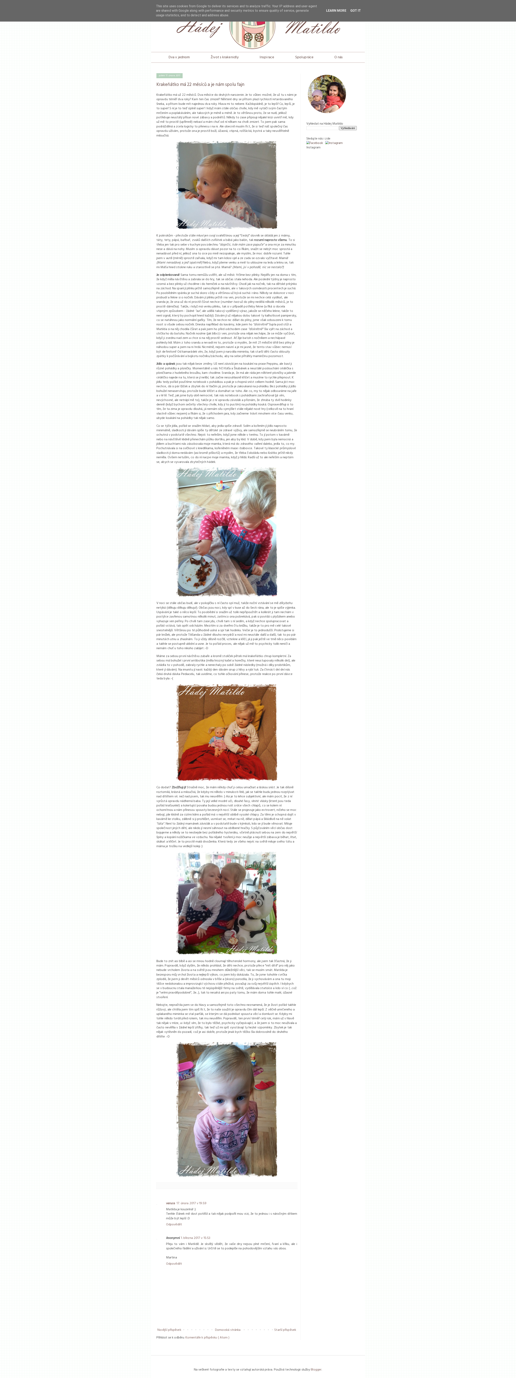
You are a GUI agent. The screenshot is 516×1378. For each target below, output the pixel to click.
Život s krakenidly (225, 57)
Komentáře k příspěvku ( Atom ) (207, 1337)
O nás (338, 57)
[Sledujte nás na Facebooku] (314, 143)
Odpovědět (174, 1224)
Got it (355, 10)
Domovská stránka (228, 1330)
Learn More (336, 10)
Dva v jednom (179, 57)
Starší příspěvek (285, 1330)
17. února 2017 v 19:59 (191, 1203)
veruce (170, 1203)
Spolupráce (304, 57)
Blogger (316, 1369)
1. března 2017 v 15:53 (195, 1238)
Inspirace (267, 57)
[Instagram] (334, 143)
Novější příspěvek (169, 1330)
